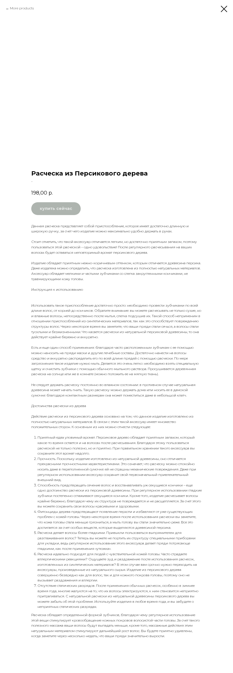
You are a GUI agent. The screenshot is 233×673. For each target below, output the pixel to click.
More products (22, 8)
